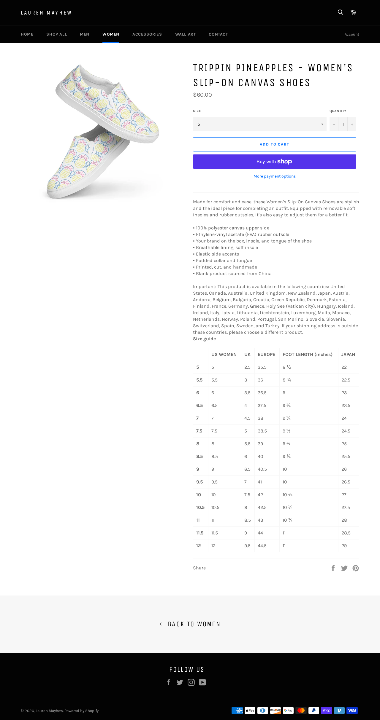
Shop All (56, 34)
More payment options (275, 176)
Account (352, 34)
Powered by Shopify (81, 710)
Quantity (338, 111)
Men (84, 34)
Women (110, 34)
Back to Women (193, 624)
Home (27, 34)
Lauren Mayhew (46, 12)
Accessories (147, 34)
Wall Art (185, 34)
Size (197, 111)
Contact (218, 34)
